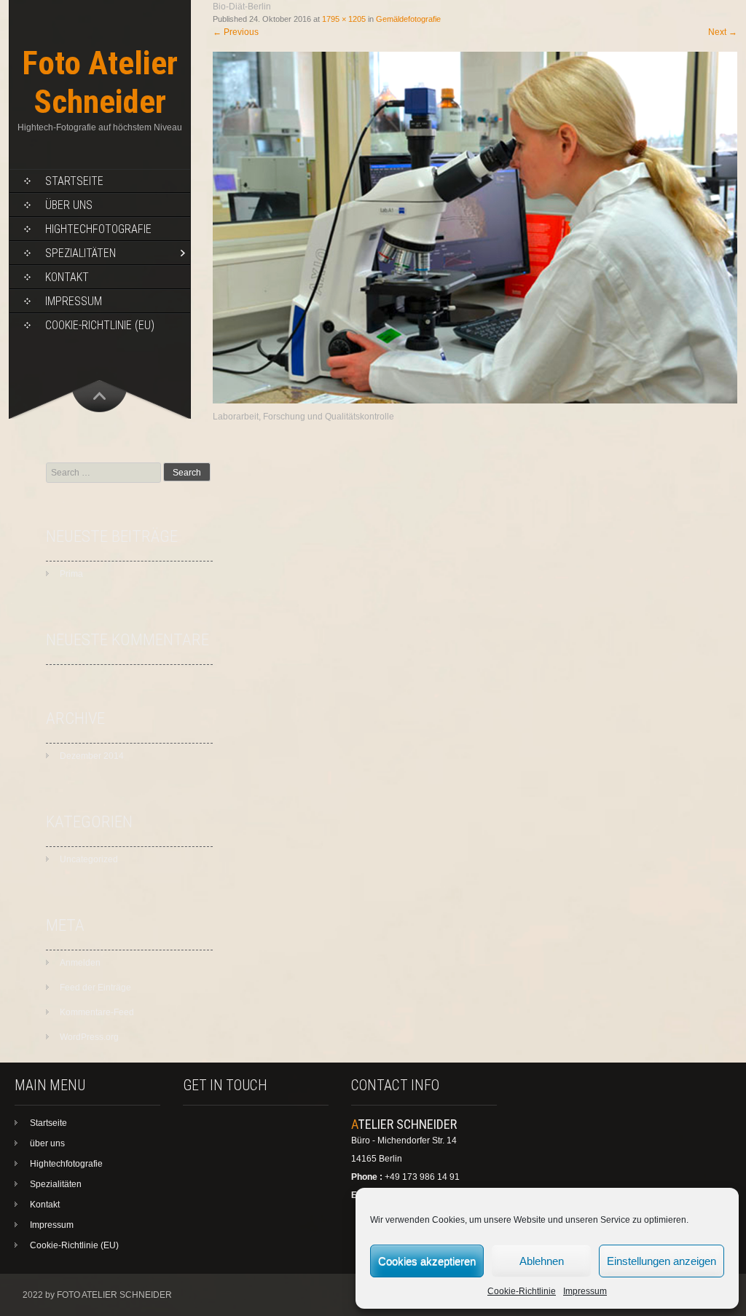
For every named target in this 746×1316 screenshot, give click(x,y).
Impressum (585, 1291)
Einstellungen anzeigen (661, 1261)
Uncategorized (89, 859)
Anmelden (80, 963)
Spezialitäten (80, 253)
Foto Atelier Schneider (100, 82)
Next (722, 32)
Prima (71, 574)
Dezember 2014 (92, 756)
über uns (69, 205)
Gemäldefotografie (408, 19)
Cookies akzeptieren (427, 1261)
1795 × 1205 (344, 19)
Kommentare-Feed (97, 1012)
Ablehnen (541, 1261)
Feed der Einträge (95, 987)
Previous (236, 32)
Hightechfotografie (98, 229)
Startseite (74, 181)
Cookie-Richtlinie (521, 1291)
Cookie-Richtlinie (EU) (99, 325)
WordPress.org (89, 1037)
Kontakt (67, 277)
